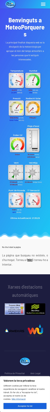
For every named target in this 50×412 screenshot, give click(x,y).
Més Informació (19, 399)
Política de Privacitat (15, 373)
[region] (25, 394)
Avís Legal (35, 373)
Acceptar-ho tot (25, 406)
